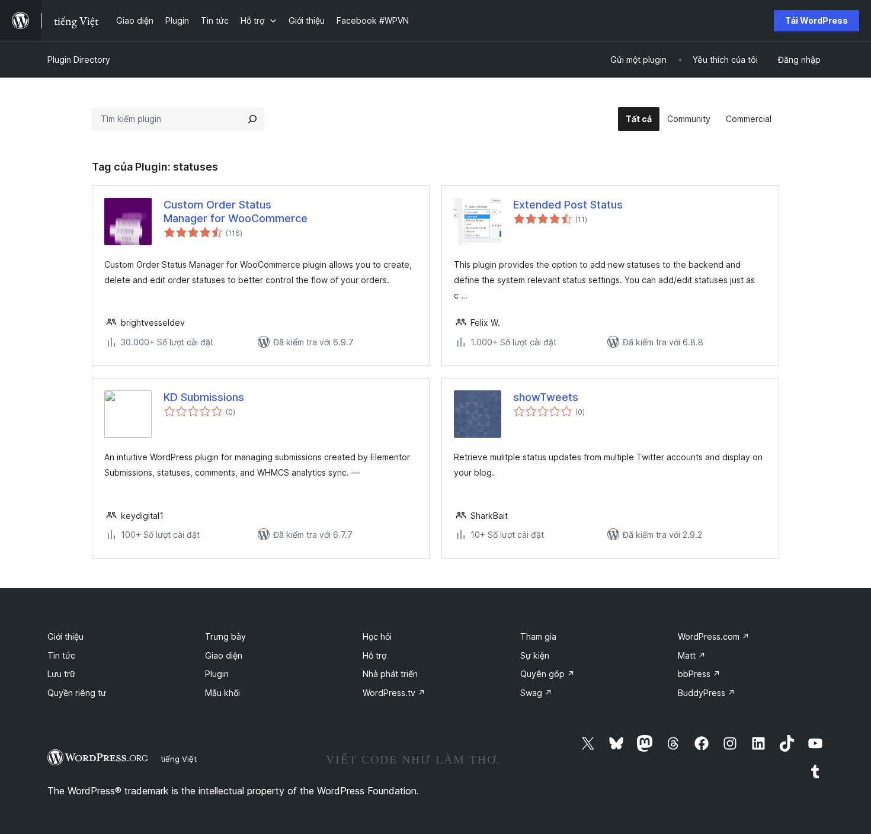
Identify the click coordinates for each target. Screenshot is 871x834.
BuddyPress (706, 693)
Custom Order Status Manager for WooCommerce (236, 211)
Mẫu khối (222, 693)
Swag (536, 693)
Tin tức (61, 655)
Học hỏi (377, 636)
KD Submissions (204, 397)
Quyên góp (547, 674)
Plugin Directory (78, 59)
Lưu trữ (61, 674)
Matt (692, 655)
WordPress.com (714, 636)
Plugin (217, 674)
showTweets (545, 397)
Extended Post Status (568, 204)
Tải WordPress (816, 20)
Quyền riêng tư (76, 693)
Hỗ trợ (374, 655)
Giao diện (223, 655)
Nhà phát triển (390, 674)
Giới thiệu (65, 636)
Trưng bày (225, 636)
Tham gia (538, 636)
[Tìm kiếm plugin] (252, 119)
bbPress (699, 674)
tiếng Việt (179, 759)
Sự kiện (534, 655)
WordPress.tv (394, 693)
